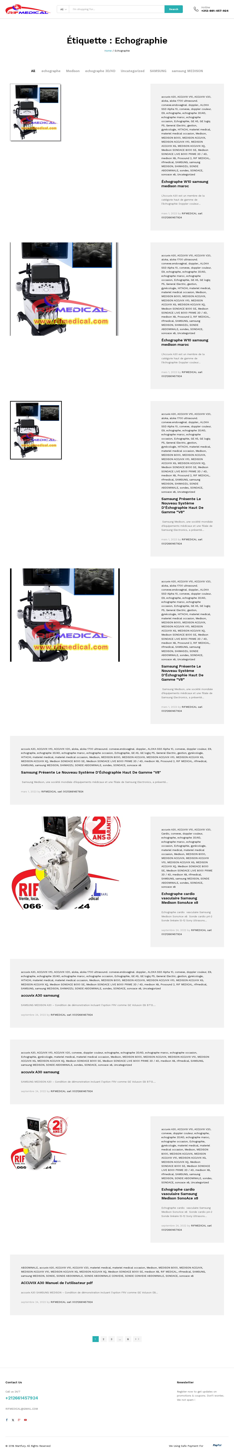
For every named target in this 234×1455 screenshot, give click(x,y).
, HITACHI (182, 129)
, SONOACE (195, 170)
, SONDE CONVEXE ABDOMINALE (143, 1275)
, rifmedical (199, 761)
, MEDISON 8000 (109, 757)
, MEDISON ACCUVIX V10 (159, 757)
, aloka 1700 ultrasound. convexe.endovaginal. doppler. (112, 748)
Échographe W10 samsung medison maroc (184, 183)
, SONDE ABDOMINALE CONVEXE (103, 1275)
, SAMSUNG (181, 162)
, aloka (74, 748)
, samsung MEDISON (45, 765)
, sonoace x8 (133, 765)
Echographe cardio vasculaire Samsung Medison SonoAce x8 (179, 898)
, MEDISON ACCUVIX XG (188, 757)
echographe (51, 71)
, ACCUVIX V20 (201, 96)
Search (173, 9)
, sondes (183, 170)
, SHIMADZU (180, 166)
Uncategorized (132, 71)
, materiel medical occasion (70, 757)
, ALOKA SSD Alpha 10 (159, 748)
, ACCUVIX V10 (184, 96)
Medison (73, 71)
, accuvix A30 (46, 1267)
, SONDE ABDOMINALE (87, 765)
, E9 (208, 748)
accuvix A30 (168, 96)
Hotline (205, 7)
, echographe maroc (72, 752)
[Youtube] (25, 1420)
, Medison (200, 133)
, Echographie (180, 121)
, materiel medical (199, 129)
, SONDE (49, 1275)
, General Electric (175, 125)
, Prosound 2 (184, 158)
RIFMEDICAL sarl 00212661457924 (62, 791)
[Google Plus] (19, 1420)
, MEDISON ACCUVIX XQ (190, 145)
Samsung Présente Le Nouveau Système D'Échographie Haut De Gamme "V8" (91, 772)
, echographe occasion (99, 752)
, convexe (183, 109)
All (33, 71)
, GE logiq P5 (147, 752)
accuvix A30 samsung (40, 995)
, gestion (191, 125)
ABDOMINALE (29, 1267)
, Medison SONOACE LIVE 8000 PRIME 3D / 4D (114, 761)
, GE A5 (193, 121)
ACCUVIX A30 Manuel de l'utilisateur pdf (57, 1283)
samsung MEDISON (187, 71)
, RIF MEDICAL (201, 158)
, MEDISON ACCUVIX (193, 137)
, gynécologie (194, 752)
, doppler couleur (200, 109)
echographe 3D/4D (100, 71)
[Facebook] (7, 1420)
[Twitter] (13, 1420)
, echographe (173, 113)
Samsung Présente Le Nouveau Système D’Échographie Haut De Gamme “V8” (182, 505)
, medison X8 (151, 761)
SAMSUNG (158, 71)
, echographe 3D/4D (193, 113)
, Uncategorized (185, 174)
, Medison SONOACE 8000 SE (66, 761)
